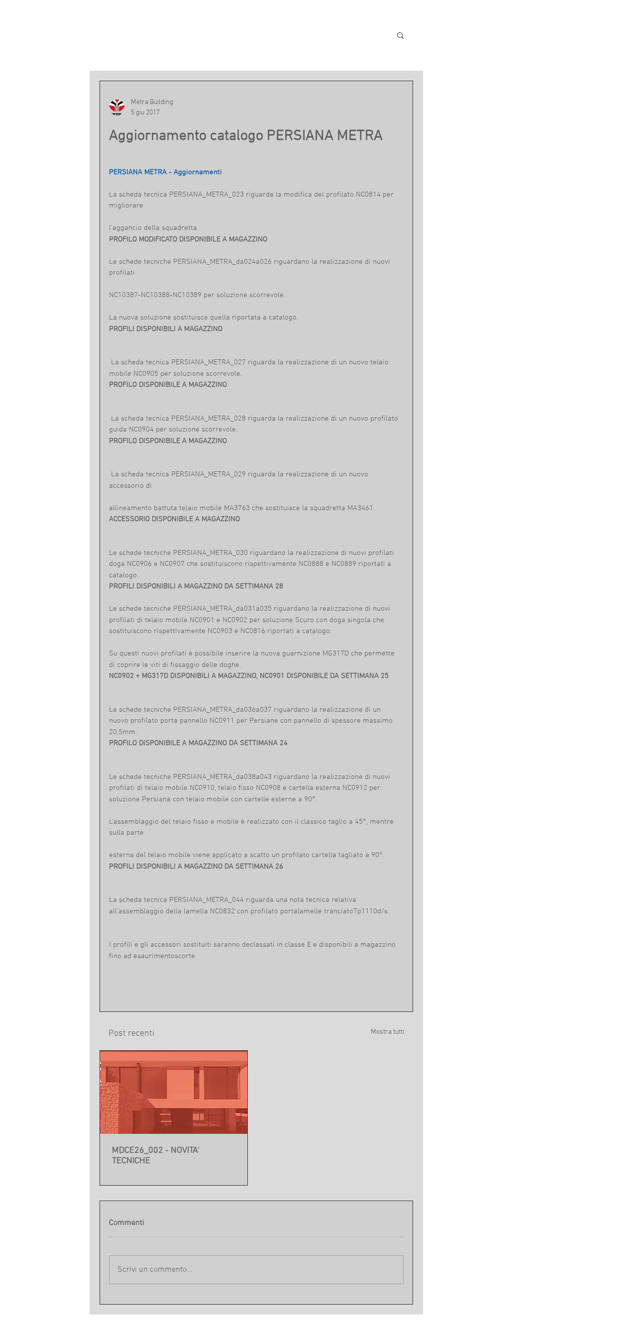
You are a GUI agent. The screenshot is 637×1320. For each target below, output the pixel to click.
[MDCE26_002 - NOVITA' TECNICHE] (173, 1092)
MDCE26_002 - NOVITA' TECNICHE (155, 1155)
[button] (400, 35)
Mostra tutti (387, 1032)
